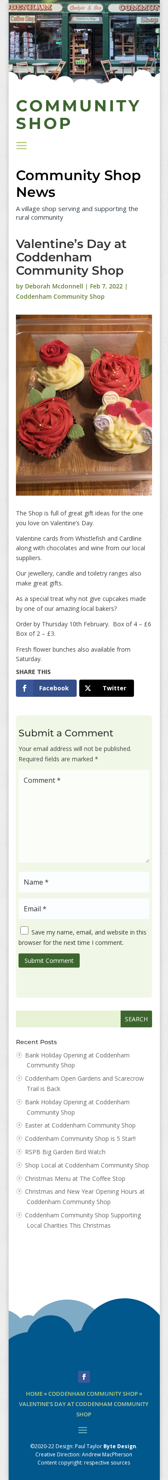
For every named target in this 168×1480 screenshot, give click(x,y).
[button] (21, 145)
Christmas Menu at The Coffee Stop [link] (75, 1178)
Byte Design (119, 1446)
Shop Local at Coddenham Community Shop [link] (87, 1165)
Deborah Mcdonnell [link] (54, 286)
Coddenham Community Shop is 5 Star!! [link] (80, 1138)
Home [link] (34, 1393)
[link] (46, 688)
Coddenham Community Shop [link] (60, 296)
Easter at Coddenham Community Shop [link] (80, 1125)
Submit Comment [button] (49, 960)
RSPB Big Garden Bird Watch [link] (65, 1152)
